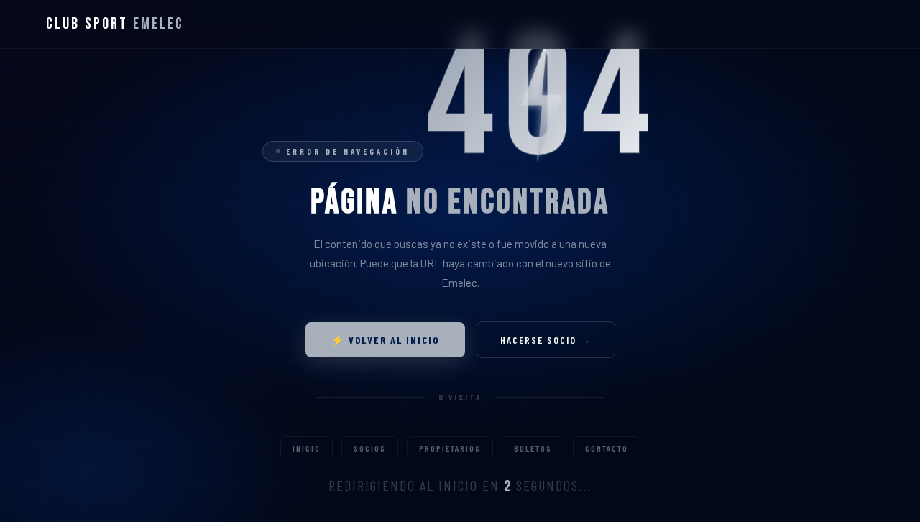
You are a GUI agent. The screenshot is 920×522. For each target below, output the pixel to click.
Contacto (606, 448)
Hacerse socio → (546, 340)
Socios (370, 448)
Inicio (307, 448)
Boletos (533, 448)
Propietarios (450, 448)
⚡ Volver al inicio (385, 340)
